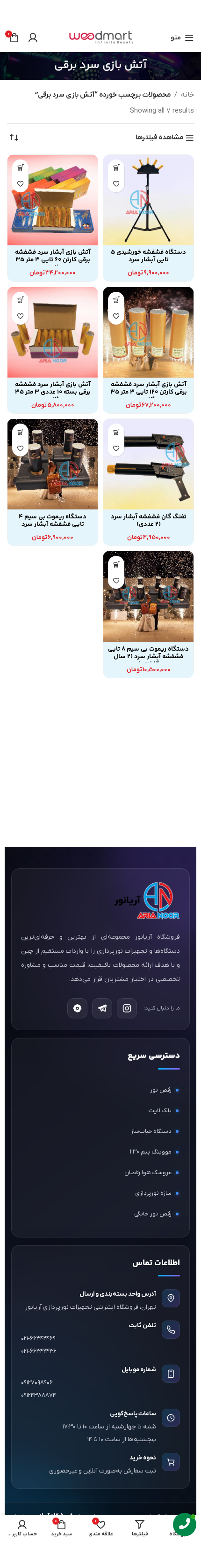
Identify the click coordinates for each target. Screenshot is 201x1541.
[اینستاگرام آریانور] (127, 1008)
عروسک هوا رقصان (148, 1173)
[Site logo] (100, 37)
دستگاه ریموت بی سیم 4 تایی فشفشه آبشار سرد (52, 520)
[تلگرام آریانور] (102, 1008)
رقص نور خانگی (153, 1214)
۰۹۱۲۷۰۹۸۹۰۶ (37, 1383)
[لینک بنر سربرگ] (114, 11)
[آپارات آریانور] (77, 1008)
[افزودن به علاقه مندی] (116, 184)
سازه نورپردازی (153, 1193)
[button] (116, 167)
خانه (187, 94)
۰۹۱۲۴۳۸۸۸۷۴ (38, 1395)
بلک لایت (160, 1111)
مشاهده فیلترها (159, 138)
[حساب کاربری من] (32, 37)
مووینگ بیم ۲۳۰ (151, 1152)
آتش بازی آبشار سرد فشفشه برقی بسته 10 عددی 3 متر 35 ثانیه (53, 392)
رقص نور (161, 1090)
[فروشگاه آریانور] (146, 900)
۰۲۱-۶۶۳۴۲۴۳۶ (39, 1351)
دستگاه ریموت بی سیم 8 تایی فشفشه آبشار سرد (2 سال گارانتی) (148, 656)
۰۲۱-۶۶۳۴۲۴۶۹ (38, 1339)
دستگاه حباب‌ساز (151, 1131)
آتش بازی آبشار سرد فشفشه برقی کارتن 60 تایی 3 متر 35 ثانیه (53, 259)
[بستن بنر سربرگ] (11, 11)
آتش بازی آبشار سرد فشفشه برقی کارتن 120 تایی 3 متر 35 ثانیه (148, 392)
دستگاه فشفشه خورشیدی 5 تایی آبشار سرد (148, 256)
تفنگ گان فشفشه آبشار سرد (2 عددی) (149, 520)
